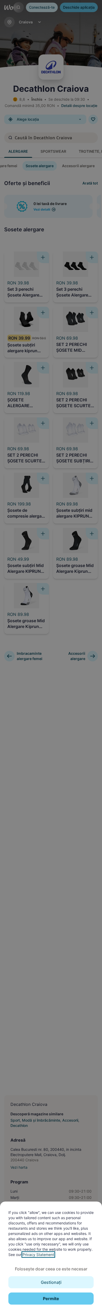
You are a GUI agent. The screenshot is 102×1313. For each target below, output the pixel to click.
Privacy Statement (38, 1254)
